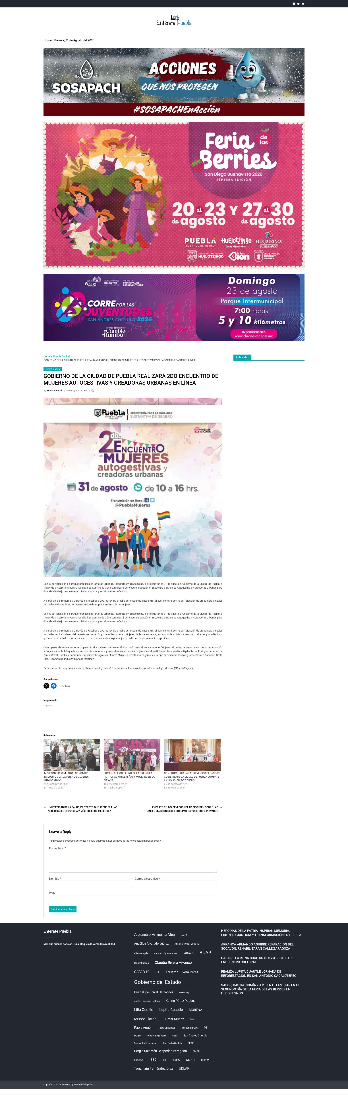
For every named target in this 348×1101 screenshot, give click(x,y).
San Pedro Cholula (172, 1043)
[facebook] (293, 3)
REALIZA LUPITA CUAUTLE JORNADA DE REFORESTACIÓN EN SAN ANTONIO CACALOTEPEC (258, 974)
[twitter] (298, 3)
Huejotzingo (184, 992)
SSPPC (190, 1059)
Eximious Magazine (83, 1084)
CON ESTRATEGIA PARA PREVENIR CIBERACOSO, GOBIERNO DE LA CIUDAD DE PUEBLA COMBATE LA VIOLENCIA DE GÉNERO (192, 777)
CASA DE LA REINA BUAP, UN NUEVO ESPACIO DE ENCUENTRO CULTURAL (257, 960)
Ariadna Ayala (141, 953)
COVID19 (142, 972)
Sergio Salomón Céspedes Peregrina (160, 1051)
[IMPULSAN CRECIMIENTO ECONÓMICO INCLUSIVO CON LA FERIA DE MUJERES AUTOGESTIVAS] (72, 755)
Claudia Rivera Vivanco (173, 962)
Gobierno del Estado (157, 982)
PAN (192, 1019)
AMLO (184, 935)
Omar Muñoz (174, 1019)
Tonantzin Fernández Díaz (153, 1068)
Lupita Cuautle (171, 1009)
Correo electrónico (147, 878)
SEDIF (191, 1043)
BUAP (205, 952)
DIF (158, 972)
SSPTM (205, 1060)
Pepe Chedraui (166, 1027)
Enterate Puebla (55, 390)
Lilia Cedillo (143, 1009)
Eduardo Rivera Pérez (182, 972)
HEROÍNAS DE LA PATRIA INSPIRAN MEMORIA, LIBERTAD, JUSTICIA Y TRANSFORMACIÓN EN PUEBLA (261, 933)
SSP (165, 1060)
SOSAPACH (139, 1060)
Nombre (55, 878)
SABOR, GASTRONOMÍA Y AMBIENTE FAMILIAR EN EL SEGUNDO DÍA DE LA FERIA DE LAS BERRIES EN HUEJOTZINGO (260, 989)
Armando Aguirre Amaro (166, 953)
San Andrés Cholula (195, 1035)
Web (52, 893)
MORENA (195, 1010)
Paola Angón (143, 1027)
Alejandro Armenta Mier (154, 934)
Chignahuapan (141, 963)
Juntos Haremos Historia (147, 1001)
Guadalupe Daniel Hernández (153, 992)
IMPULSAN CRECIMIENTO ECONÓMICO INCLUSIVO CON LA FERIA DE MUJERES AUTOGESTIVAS (66, 777)
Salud (174, 1036)
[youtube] (302, 3)
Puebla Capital (53, 369)
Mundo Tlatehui (146, 1019)
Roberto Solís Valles (156, 1035)
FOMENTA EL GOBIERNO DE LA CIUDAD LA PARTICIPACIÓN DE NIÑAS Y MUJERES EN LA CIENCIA (129, 777)
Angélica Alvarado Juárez (151, 943)
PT (206, 1027)
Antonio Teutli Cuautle (187, 943)
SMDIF (196, 1051)
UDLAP (184, 1068)
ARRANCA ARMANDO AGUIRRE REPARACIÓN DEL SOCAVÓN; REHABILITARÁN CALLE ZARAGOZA (257, 946)
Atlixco (189, 953)
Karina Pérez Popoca (181, 1001)
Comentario (57, 848)
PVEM (137, 1035)
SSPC (176, 1059)
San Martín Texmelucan (145, 1043)
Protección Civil (189, 1027)
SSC (153, 1059)
